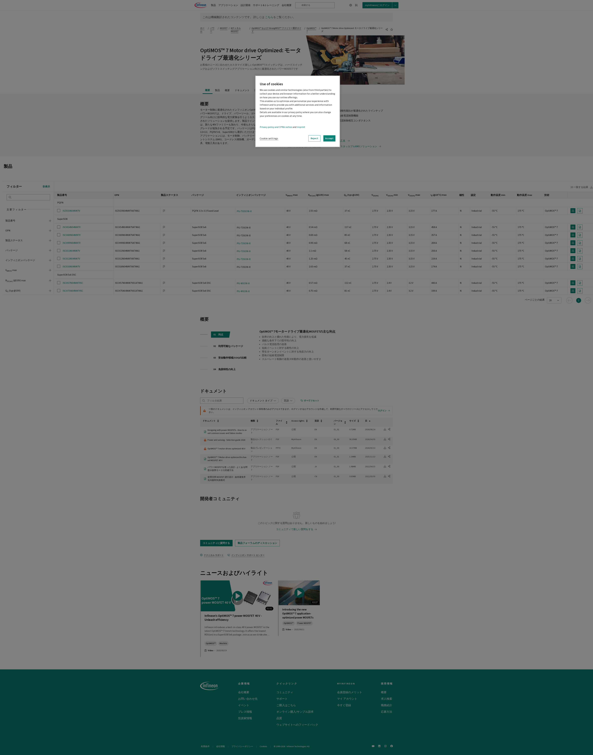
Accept (329, 138)
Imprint (301, 127)
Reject (314, 138)
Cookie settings (269, 138)
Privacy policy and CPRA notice (276, 127)
